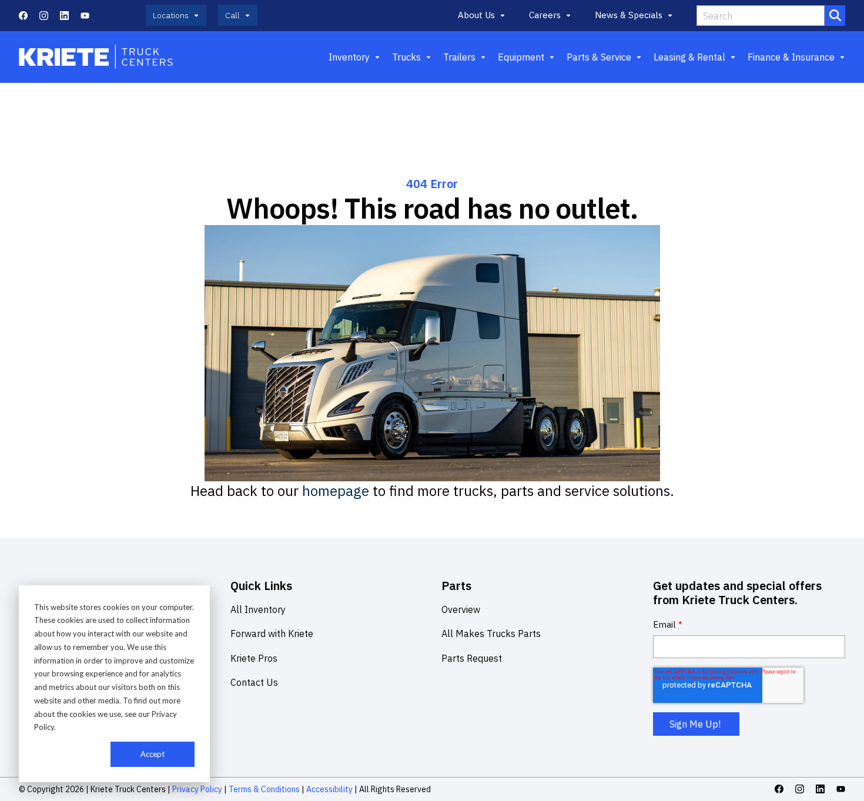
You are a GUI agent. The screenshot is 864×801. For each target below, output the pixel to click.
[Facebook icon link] (23, 15)
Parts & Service (599, 57)
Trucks (406, 57)
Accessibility (329, 789)
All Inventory (258, 609)
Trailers (459, 57)
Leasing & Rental (689, 57)
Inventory (349, 57)
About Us (476, 15)
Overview (460, 609)
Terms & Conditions (264, 789)
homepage (335, 490)
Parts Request (471, 658)
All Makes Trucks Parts (491, 633)
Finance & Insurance (791, 57)
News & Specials (628, 15)
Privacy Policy (197, 789)
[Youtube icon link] (85, 15)
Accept (152, 754)
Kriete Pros (253, 658)
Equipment (521, 57)
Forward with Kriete (271, 633)
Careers (545, 15)
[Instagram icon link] (43, 15)
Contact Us (254, 682)
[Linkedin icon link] (64, 15)
